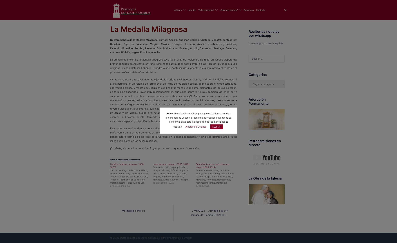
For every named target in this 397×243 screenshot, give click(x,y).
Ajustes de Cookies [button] (195, 126)
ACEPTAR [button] (216, 127)
